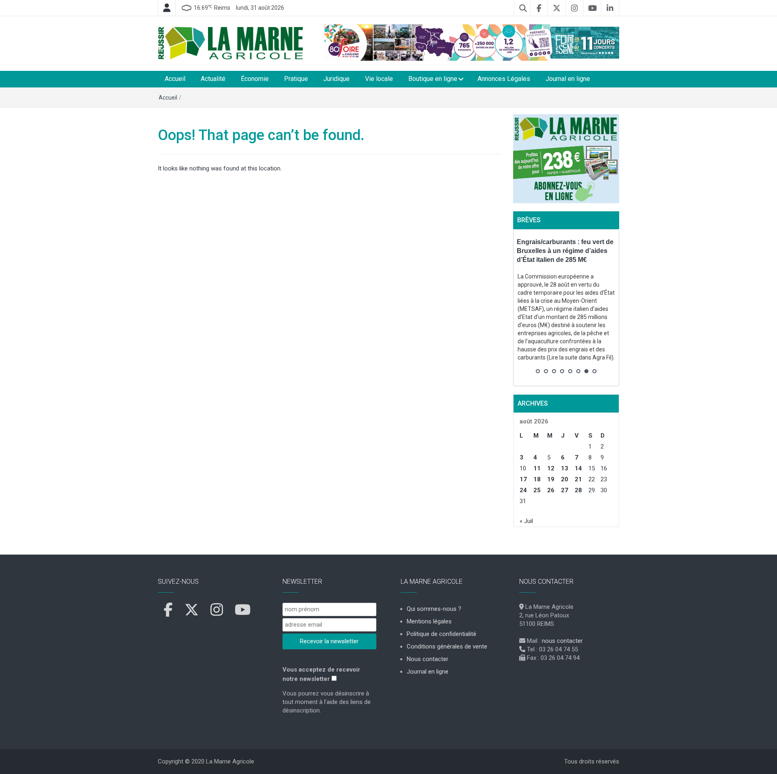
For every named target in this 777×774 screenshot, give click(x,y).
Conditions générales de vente (447, 646)
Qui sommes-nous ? (434, 608)
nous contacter (562, 640)
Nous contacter (427, 659)
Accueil (175, 79)
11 (537, 468)
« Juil (526, 521)
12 (550, 468)
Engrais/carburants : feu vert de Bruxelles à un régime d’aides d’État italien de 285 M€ (565, 250)
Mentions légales (429, 621)
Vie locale (379, 79)
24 (523, 490)
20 (564, 479)
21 (578, 479)
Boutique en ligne (432, 79)
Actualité (213, 79)
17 (523, 479)
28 (578, 490)
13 (564, 468)
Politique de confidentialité (441, 634)
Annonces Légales (504, 79)
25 (537, 490)
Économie (255, 79)
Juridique (336, 79)
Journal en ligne (568, 79)
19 (550, 479)
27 (564, 490)
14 (578, 468)
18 (537, 479)
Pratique (296, 79)
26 (550, 490)
